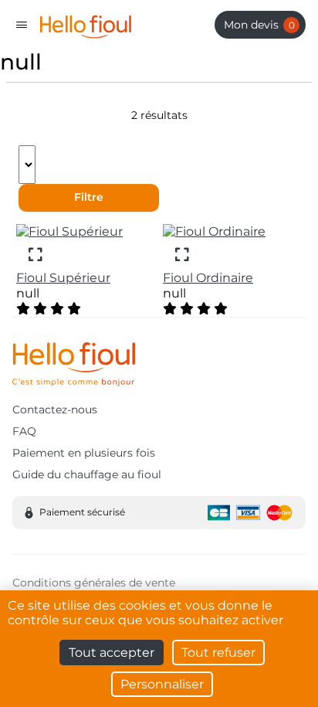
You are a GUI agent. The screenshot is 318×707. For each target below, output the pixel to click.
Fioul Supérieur (63, 277)
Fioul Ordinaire (208, 277)
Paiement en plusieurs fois (83, 453)
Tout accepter (111, 652)
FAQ (24, 431)
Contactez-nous (54, 409)
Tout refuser (218, 652)
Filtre (88, 197)
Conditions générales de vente (93, 583)
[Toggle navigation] (21, 24)
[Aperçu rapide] (35, 253)
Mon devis (259, 25)
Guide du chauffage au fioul (86, 474)
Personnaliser (162, 684)
